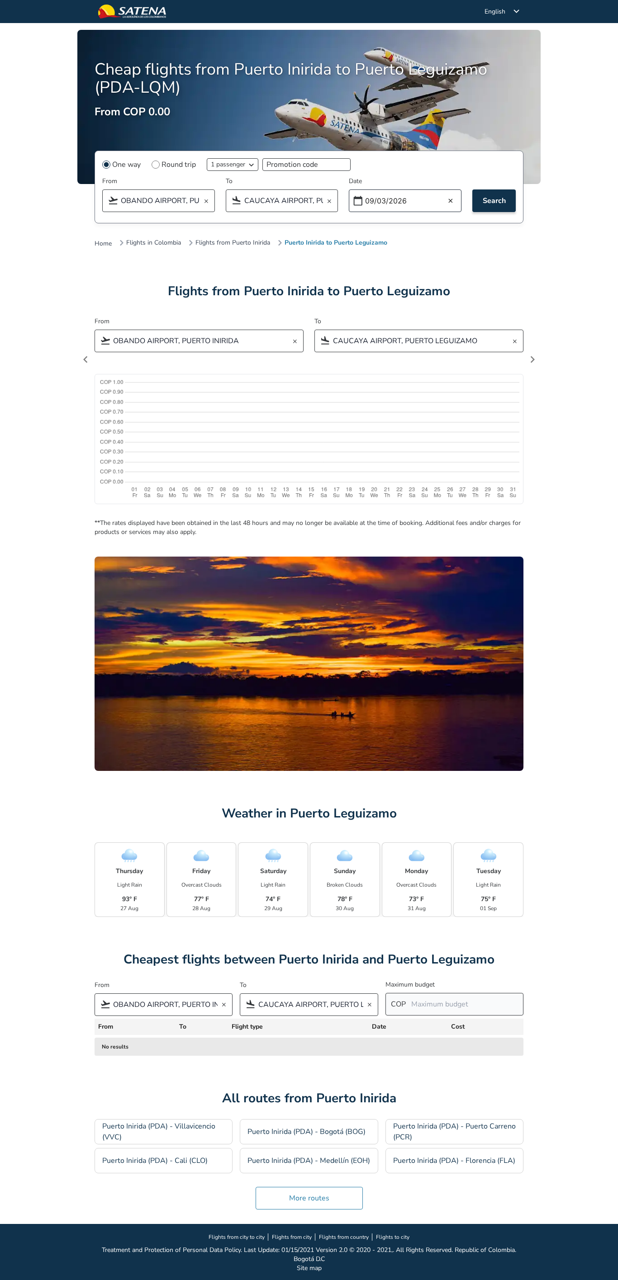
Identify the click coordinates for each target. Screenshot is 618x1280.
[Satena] (132, 12)
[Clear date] (450, 201)
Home (103, 244)
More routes (309, 1198)
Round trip (179, 165)
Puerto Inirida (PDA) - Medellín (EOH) (308, 1161)
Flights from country (344, 1237)
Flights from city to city (237, 1237)
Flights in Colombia (153, 243)
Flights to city (392, 1237)
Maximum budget (410, 984)
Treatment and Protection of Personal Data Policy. (172, 1250)
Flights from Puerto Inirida (232, 243)
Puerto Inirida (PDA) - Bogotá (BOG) (306, 1132)
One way (126, 165)
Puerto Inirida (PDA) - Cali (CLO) (155, 1161)
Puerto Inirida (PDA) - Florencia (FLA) (454, 1161)
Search (494, 201)
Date (355, 181)
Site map (309, 1268)
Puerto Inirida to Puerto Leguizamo (336, 243)
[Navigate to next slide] (532, 359)
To (229, 181)
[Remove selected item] (209, 201)
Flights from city (292, 1237)
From (109, 181)
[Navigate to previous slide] (85, 359)
